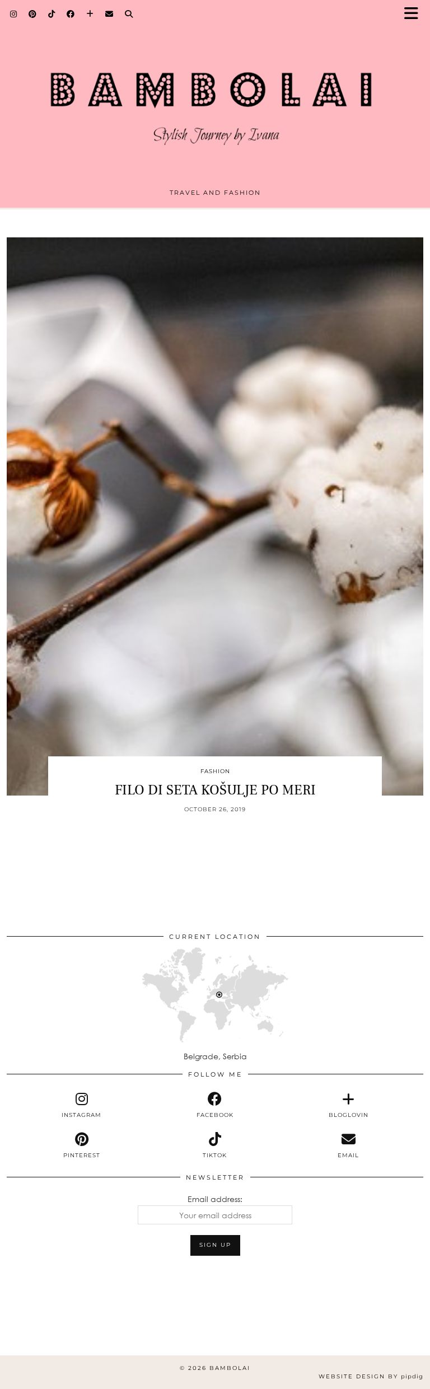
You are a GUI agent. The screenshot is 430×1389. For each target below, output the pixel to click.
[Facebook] (71, 14)
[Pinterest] (33, 14)
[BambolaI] (215, 97)
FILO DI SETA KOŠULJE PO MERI (215, 790)
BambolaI (229, 1368)
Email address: (215, 1199)
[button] (414, 14)
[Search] (129, 14)
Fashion (215, 771)
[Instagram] (13, 14)
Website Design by (371, 1376)
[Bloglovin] (90, 14)
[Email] (109, 14)
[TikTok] (51, 14)
